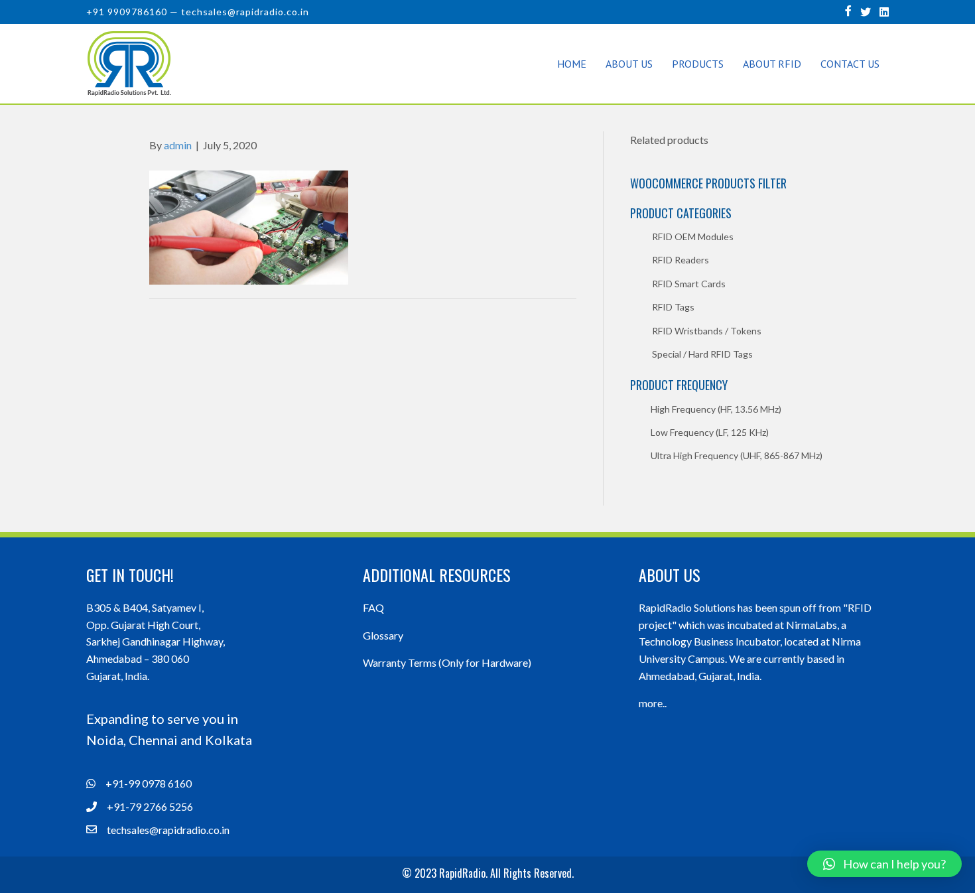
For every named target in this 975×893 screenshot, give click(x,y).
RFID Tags (673, 306)
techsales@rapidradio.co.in (245, 11)
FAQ (373, 607)
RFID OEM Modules (693, 236)
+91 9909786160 (126, 11)
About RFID (772, 63)
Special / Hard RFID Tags (702, 354)
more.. (653, 703)
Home (571, 63)
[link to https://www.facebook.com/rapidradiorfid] (848, 10)
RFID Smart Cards (689, 283)
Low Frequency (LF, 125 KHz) (710, 432)
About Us (629, 63)
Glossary (383, 635)
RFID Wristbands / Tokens (706, 330)
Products (698, 63)
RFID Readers (680, 259)
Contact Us (849, 63)
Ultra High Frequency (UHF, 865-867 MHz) (736, 455)
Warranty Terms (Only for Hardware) (447, 662)
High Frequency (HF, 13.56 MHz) (716, 409)
